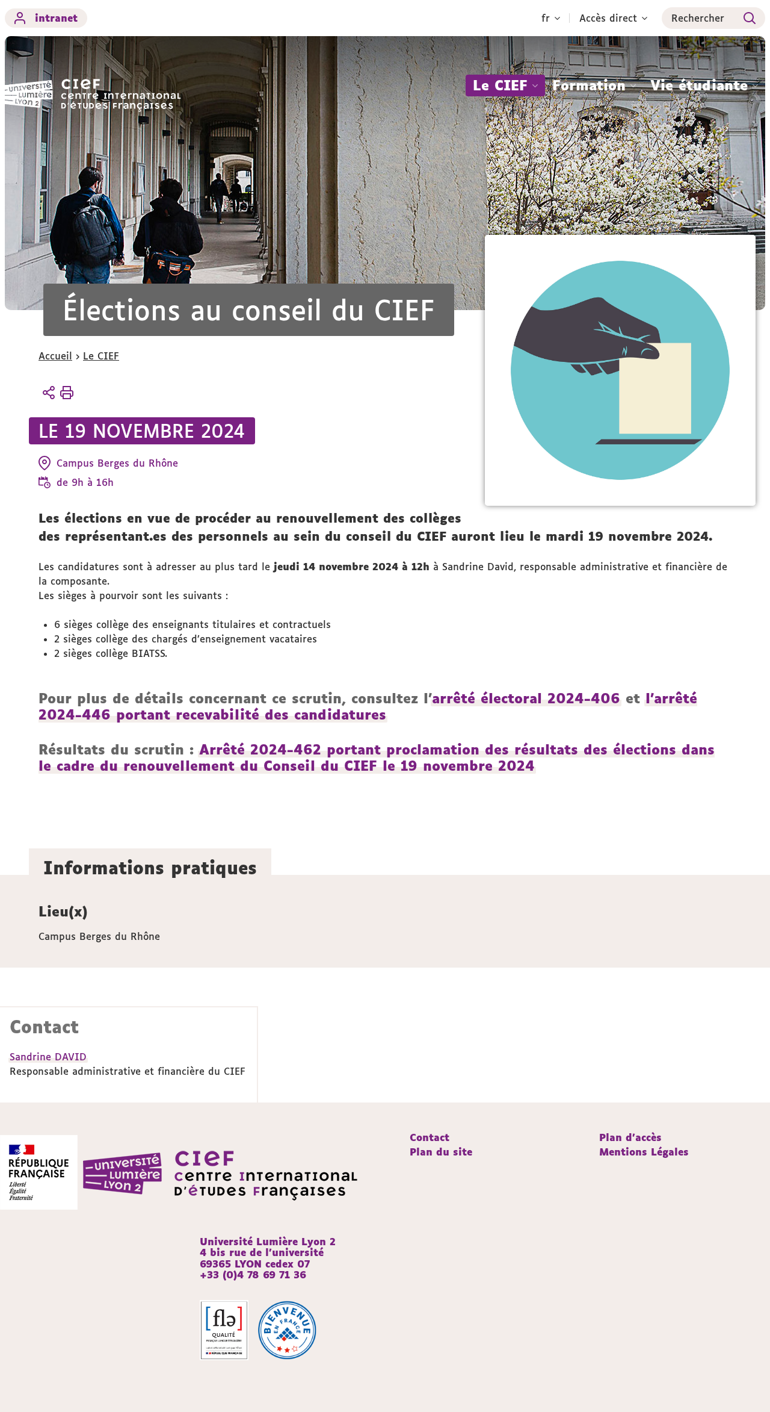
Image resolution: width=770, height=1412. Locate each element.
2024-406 (581, 698)
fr (545, 18)
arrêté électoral (487, 698)
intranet (56, 18)
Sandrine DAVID (48, 1057)
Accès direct (608, 18)
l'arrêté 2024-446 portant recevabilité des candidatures (367, 706)
